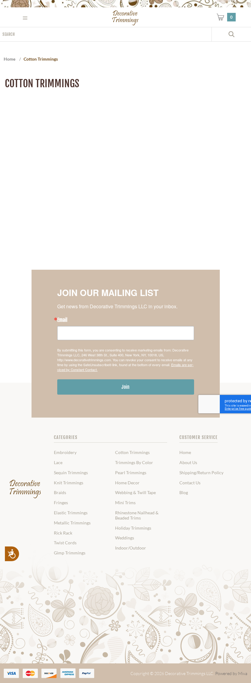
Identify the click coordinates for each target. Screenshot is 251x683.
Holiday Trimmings (133, 528)
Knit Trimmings (68, 482)
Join (125, 387)
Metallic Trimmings (72, 522)
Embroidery (65, 452)
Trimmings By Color (134, 462)
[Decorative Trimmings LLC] (125, 18)
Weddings (124, 537)
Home (185, 452)
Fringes (61, 502)
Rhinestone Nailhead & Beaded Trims (137, 515)
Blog (183, 492)
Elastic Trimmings (71, 512)
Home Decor (127, 482)
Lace (58, 462)
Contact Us (189, 482)
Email (62, 319)
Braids (60, 492)
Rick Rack (63, 533)
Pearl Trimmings (130, 472)
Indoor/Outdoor (130, 548)
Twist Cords (65, 542)
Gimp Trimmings (69, 552)
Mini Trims (125, 502)
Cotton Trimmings (132, 452)
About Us (188, 462)
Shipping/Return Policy (201, 472)
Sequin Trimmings (71, 472)
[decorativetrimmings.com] (25, 489)
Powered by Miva (231, 673)
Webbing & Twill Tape (135, 492)
